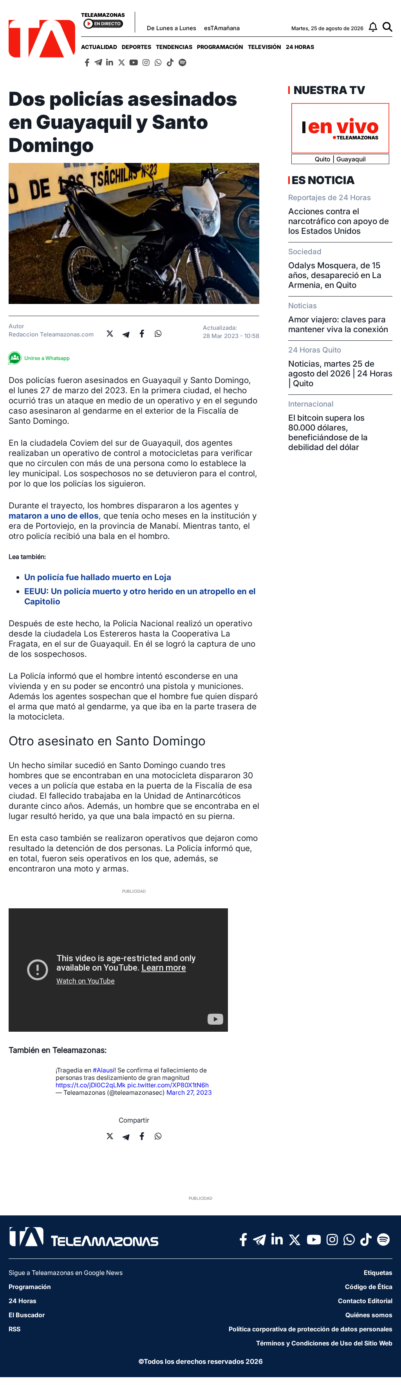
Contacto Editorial (365, 1301)
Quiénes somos (368, 1315)
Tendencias (174, 46)
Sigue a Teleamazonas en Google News (66, 1273)
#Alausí (103, 1070)
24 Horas (300, 46)
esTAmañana (222, 28)
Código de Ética (368, 1287)
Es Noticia (323, 180)
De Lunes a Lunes (171, 28)
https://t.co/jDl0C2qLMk (91, 1085)
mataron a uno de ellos (54, 516)
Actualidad (99, 46)
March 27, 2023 (189, 1092)
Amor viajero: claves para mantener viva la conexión (338, 324)
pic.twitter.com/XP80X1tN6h (168, 1085)
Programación (220, 46)
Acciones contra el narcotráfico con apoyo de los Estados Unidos (338, 221)
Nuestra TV (328, 90)
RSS (14, 1329)
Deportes (136, 46)
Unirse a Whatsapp (47, 358)
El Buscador (27, 1315)
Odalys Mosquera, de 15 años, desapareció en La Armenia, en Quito (334, 275)
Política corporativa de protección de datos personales (310, 1329)
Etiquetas (378, 1273)
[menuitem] (99, 47)
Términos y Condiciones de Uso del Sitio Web (324, 1343)
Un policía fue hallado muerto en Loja (97, 577)
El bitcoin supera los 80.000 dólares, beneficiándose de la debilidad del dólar (328, 432)
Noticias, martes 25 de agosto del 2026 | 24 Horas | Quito (340, 373)
